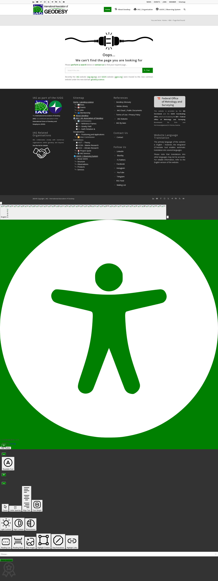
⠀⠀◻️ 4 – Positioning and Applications (88, 134)
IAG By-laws (121, 123)
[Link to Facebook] (41, 2)
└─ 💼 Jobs (79, 110)
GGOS (104, 77)
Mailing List (121, 185)
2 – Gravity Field (84, 126)
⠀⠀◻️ (75, 126)
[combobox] (83, 212)
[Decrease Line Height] (4, 483)
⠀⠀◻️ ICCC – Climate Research (86, 148)
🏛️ (74, 118)
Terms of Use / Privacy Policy (128, 114)
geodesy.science (97, 79)
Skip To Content (6, 550)
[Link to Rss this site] (60, 2)
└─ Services (79, 169)
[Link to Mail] (64, 2)
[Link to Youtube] (37, 2)
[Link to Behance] (56, 2)
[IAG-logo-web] (51, 9)
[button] (168, 217)
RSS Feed (120, 181)
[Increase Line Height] (4, 474)
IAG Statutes (122, 119)
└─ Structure (79, 161)
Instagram (121, 168)
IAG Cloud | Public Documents (129, 110)
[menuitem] (149, 2)
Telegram (121, 176)
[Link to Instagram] (45, 2)
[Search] (183, 9)
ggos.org (118, 77)
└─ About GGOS (81, 159)
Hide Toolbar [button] (5, 448)
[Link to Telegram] (52, 2)
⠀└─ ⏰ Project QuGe (82, 151)
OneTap (13, 444)
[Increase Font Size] (4, 445)
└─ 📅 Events (80, 107)
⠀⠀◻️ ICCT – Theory (81, 142)
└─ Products (79, 167)
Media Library (122, 106)
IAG (77, 77)
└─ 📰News (79, 104)
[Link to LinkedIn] (33, 2)
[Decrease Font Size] (4, 454)
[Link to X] (48, 2)
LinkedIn (120, 151)
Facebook (121, 164)
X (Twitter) (121, 160)
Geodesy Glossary (123, 102)
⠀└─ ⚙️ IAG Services (81, 153)
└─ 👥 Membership (82, 113)
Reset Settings (6, 560)
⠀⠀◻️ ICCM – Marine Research (86, 145)
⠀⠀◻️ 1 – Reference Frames (84, 123)
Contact (120, 137)
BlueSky (120, 155)
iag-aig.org (92, 77)
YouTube (120, 172)
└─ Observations (81, 164)
